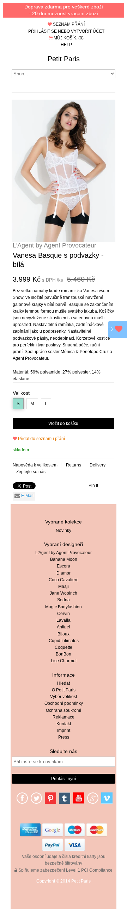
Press (63, 737)
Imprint (63, 730)
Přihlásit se (42, 31)
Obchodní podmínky (63, 703)
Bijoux (63, 634)
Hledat (63, 683)
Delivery (97, 465)
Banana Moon (63, 559)
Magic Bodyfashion (63, 606)
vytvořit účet (87, 31)
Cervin (63, 613)
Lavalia (63, 620)
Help (66, 44)
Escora (63, 566)
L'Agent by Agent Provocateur (63, 552)
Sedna (63, 599)
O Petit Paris (63, 690)
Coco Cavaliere (64, 579)
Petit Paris (64, 59)
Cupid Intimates (64, 640)
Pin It (93, 485)
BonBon (63, 654)
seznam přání (68, 24)
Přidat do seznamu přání (41, 438)
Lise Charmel (64, 660)
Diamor (63, 573)
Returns (73, 465)
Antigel (63, 627)
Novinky (63, 530)
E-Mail (27, 495)
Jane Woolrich (63, 593)
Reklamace (63, 717)
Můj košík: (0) (68, 38)
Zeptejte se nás (31, 471)
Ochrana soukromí (63, 710)
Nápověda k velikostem (35, 465)
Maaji (63, 586)
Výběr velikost (63, 696)
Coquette (63, 647)
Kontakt (63, 723)
